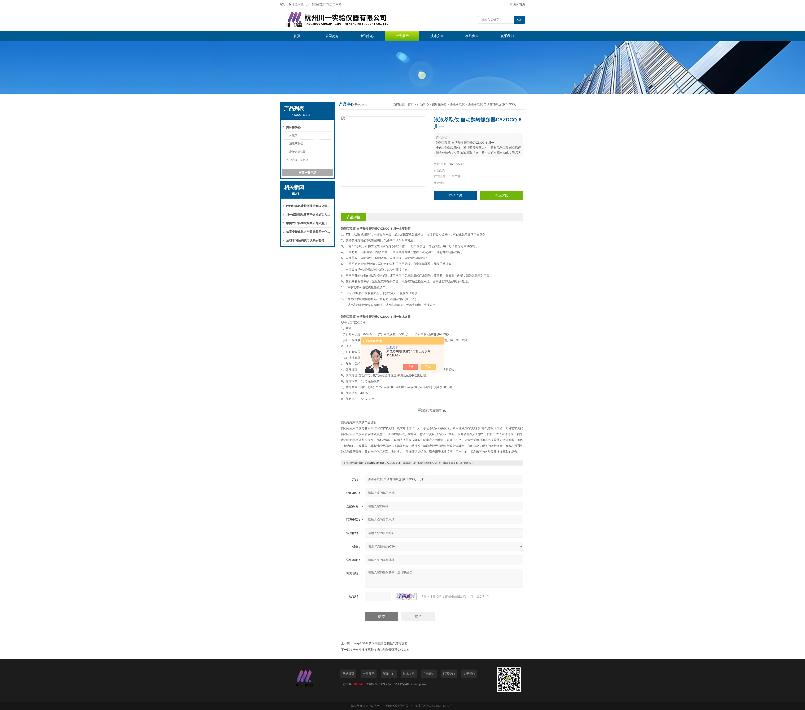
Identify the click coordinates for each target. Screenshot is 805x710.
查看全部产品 (307, 172)
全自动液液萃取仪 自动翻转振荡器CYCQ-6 (381, 649)
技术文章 (437, 36)
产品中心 (423, 104)
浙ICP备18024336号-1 (440, 705)
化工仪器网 (401, 684)
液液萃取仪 (296, 143)
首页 (297, 36)
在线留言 (472, 36)
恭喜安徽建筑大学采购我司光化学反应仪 (309, 231)
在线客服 (501, 195)
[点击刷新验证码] (406, 596)
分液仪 (293, 135)
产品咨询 (455, 195)
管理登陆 (372, 684)
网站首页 (348, 673)
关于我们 (469, 673)
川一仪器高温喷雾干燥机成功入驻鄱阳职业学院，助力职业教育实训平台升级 (309, 214)
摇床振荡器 (293, 127)
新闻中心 (367, 36)
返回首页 (519, 4)
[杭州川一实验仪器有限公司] (343, 20)
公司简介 (332, 36)
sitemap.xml (418, 684)
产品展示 (402, 36)
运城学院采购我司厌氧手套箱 (305, 240)
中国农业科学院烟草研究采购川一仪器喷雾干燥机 (309, 223)
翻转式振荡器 (297, 151)
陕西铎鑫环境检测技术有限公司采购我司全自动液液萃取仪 (309, 206)
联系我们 (507, 36)
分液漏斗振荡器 (298, 159)
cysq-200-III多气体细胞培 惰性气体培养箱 (380, 643)
